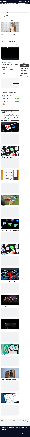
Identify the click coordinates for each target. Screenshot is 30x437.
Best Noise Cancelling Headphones (26, 421)
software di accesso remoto (7, 62)
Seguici (15, 34)
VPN (10, 3)
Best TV (19, 421)
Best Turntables (24, 420)
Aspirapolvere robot (11, 12)
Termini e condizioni (4, 431)
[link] (4, 98)
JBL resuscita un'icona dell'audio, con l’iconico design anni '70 (24, 76)
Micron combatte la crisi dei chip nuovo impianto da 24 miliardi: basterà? (24, 71)
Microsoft (5, 36)
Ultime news (7, 3)
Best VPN (7, 420)
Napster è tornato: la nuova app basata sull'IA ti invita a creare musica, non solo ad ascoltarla (24, 68)
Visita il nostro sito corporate (24, 427)
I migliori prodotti (2, 3)
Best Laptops (13, 420)
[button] (29, 1)
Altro (19, 3)
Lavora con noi (22, 12)
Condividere (3, 34)
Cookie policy (23, 431)
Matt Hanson (6, 111)
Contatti (17, 3)
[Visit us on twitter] (23, 1)
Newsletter (18, 34)
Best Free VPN (7, 421)
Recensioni (13, 3)
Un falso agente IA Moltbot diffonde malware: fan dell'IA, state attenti (24, 65)
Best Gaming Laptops (14, 421)
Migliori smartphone (17, 12)
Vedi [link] (16, 98)
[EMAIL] (4, 112)
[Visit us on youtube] (24, 1)
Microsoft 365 (14, 44)
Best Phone (19, 420)
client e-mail (5, 61)
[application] (10, 53)
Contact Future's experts (10, 431)
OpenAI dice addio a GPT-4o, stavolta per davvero (24, 73)
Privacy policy (16, 431)
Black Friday (6, 12)
